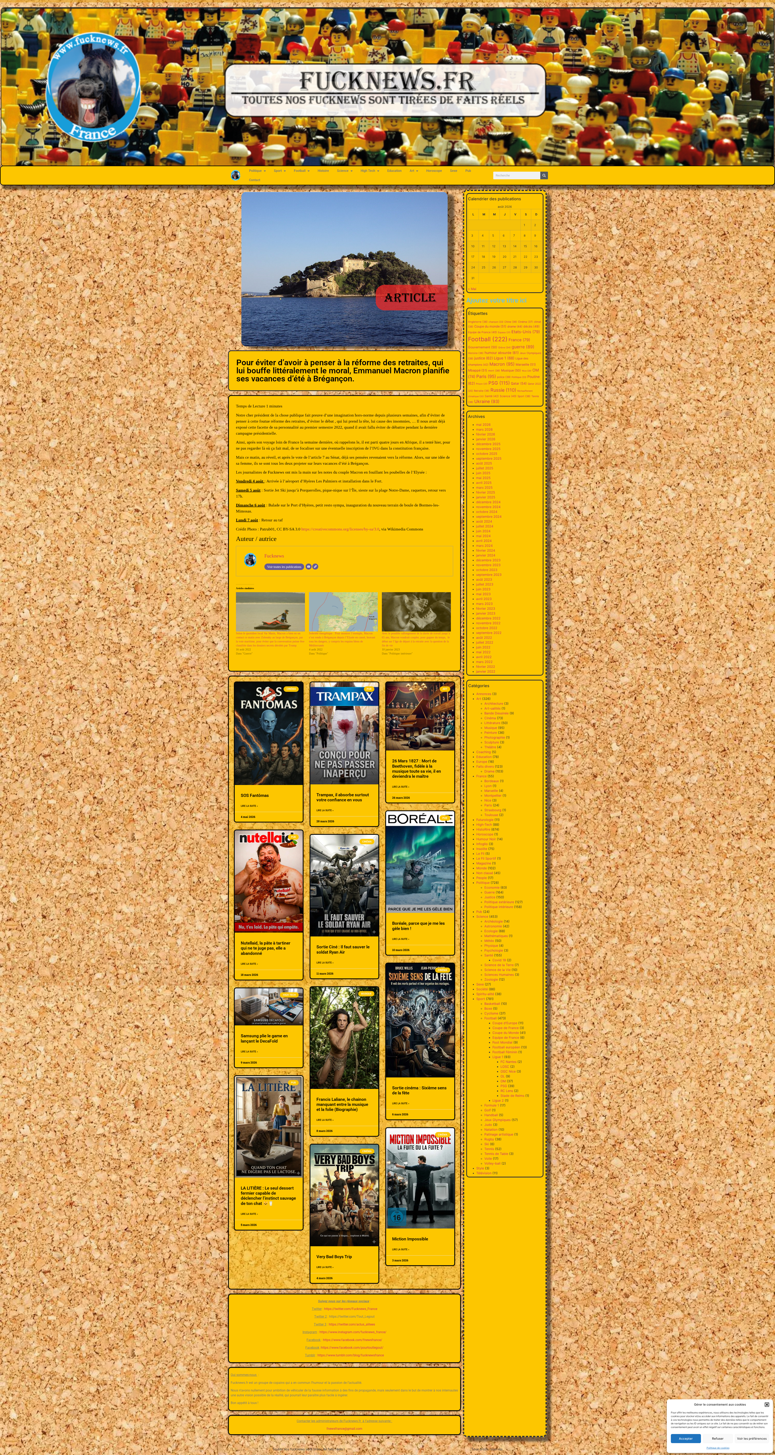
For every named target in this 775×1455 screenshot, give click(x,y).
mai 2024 (483, 536)
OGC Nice (508, 1071)
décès (531, 326)
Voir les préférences (752, 1438)
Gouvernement (482, 347)
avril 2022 (484, 657)
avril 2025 (484, 483)
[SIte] (315, 567)
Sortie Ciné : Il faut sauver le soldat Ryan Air (343, 949)
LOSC (505, 1067)
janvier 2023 (485, 613)
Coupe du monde (490, 326)
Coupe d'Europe (504, 1023)
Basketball (492, 1004)
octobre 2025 (486, 454)
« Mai (472, 289)
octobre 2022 (486, 628)
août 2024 (484, 521)
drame (514, 326)
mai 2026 (483, 425)
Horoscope (434, 171)
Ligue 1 (504, 358)
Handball (491, 1115)
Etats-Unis (525, 331)
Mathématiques (496, 936)
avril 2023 (484, 599)
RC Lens (507, 1091)
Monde (481, 868)
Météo (489, 941)
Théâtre (490, 747)
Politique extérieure (499, 902)
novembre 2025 (488, 449)
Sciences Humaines (499, 975)
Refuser (718, 1438)
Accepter (686, 1438)
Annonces (483, 694)
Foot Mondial (502, 1042)
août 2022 (484, 638)
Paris (486, 376)
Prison (481, 383)
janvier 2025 (485, 497)
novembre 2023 (488, 565)
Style (480, 1168)
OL (503, 1076)
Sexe (453, 171)
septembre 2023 (489, 575)
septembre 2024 (489, 517)
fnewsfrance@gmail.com (344, 1429)
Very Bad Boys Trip (334, 1256)
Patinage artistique (498, 1134)
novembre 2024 (488, 507)
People (481, 878)
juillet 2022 (484, 642)
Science (343, 171)
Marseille (526, 364)
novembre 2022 (488, 623)
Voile (488, 1158)
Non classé (484, 873)
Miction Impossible (410, 1239)
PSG (499, 383)
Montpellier (493, 795)
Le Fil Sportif (486, 858)
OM (503, 1081)
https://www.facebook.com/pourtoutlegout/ (352, 1348)
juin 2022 (483, 647)
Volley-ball (492, 1163)
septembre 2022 (489, 633)
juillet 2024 (484, 526)
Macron (502, 364)
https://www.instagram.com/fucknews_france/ (352, 1332)
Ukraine (487, 401)
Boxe (488, 1008)
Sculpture (491, 742)
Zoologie (491, 979)
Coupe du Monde (505, 1033)
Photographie (494, 737)
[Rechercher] (544, 175)
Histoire (323, 171)
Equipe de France (482, 332)
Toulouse (491, 815)
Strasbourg (492, 810)
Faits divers (485, 766)
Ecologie (491, 931)
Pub (468, 171)
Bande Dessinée (496, 713)
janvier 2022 (485, 671)
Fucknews (274, 555)
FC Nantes (508, 1062)
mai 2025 (483, 478)
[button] (767, 1405)
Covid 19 (499, 960)
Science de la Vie (497, 970)
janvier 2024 (485, 555)
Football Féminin (504, 1052)
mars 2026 (484, 429)
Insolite (481, 849)
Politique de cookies (718, 1447)
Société (482, 989)
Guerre (489, 892)
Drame (489, 771)
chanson (496, 321)
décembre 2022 (488, 618)
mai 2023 (483, 594)
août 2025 (484, 463)
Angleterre (478, 321)
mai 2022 (483, 652)
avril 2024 (484, 541)
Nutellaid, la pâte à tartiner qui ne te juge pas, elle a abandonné (265, 948)
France (519, 339)
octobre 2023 (486, 570)
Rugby (489, 1139)
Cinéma (525, 321)
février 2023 (485, 608)
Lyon (488, 786)
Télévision (483, 1173)
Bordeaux (491, 781)
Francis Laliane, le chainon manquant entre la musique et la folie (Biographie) (342, 1104)
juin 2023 (483, 589)
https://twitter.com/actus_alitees (352, 1324)
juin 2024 (483, 531)
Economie (492, 887)
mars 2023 (484, 604)
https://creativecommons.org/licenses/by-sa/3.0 (340, 529)
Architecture (493, 703)
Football (300, 171)
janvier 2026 (485, 439)
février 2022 (485, 667)
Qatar (519, 383)
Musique (511, 370)
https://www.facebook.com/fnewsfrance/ (352, 1340)
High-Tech (484, 824)
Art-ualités (492, 708)
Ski (486, 1144)
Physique (491, 946)
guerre (523, 346)
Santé (492, 396)
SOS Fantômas (255, 795)
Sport (278, 171)
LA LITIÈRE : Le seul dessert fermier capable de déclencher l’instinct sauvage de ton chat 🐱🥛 (268, 1196)
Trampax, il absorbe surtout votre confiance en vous (342, 797)
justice (483, 358)
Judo (488, 1125)
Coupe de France (505, 1028)
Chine (510, 321)
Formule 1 (491, 1105)
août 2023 (484, 579)
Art (412, 171)
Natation (490, 1129)
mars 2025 (484, 487)
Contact (254, 180)
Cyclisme (491, 1013)
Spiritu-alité (485, 994)
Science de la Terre (499, 965)
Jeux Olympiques (497, 1120)
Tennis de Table (496, 1154)
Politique (255, 171)
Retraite (481, 390)
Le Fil (480, 854)
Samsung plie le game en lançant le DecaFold (264, 1038)
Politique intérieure (498, 907)
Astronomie (493, 926)
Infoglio (482, 844)
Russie (503, 390)
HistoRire (483, 829)
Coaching (483, 752)
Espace (504, 332)
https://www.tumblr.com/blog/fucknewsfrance (350, 1355)
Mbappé (477, 370)
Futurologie (484, 820)
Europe (481, 762)
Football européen (506, 1047)
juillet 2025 (484, 468)
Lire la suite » (249, 806)
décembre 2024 (488, 502)
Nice (526, 370)
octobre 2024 (486, 512)
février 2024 (485, 550)
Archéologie (493, 921)
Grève (504, 347)
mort (494, 370)
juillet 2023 (484, 584)
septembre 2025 (489, 458)
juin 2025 (483, 473)
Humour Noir (486, 839)
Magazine (483, 863)
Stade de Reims (512, 1096)
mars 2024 (484, 546)
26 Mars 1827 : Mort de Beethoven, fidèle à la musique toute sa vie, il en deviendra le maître (416, 769)
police (504, 377)
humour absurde (502, 353)
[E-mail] (309, 567)
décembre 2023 (488, 560)
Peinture (490, 733)
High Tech (368, 171)
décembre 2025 (488, 444)
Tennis (489, 1149)
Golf (487, 1110)
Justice (489, 897)
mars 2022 (484, 662)
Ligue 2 (498, 1100)
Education (394, 171)
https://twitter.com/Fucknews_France (350, 1309)
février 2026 (485, 434)
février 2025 (485, 492)
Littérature (492, 723)
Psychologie (493, 950)
